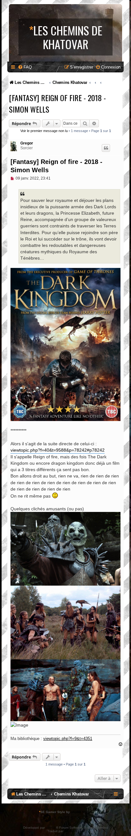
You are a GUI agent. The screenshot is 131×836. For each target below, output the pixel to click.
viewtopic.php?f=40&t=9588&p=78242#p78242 (57, 450)
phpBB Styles (81, 812)
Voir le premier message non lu (44, 131)
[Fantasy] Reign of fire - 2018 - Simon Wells (57, 103)
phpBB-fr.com (74, 831)
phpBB (51, 827)
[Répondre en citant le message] (106, 148)
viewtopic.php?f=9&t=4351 (67, 738)
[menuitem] (25, 67)
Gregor (26, 143)
